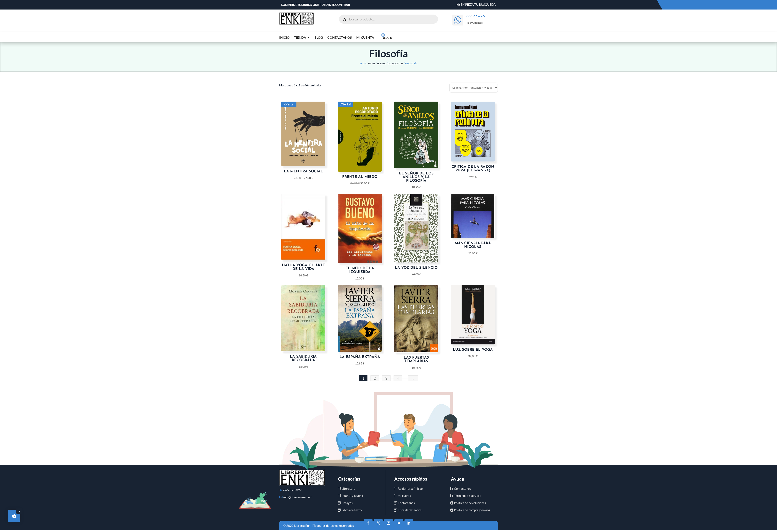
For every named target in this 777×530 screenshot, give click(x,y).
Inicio (284, 37)
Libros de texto (352, 510)
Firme (371, 63)
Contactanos (462, 488)
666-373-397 (292, 490)
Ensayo (381, 63)
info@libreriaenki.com (297, 497)
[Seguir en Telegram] (398, 523)
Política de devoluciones (470, 503)
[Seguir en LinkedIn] (408, 523)
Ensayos (347, 503)
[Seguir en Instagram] (388, 523)
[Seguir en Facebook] (368, 523)
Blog (318, 37)
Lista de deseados (409, 510)
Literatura (348, 488)
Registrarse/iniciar (410, 488)
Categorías (349, 479)
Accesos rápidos (410, 479)
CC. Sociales (395, 63)
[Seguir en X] (378, 523)
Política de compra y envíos (472, 510)
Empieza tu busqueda (478, 4)
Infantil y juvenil (352, 495)
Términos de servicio (467, 495)
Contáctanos (339, 37)
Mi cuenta (365, 37)
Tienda (300, 37)
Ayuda (457, 479)
